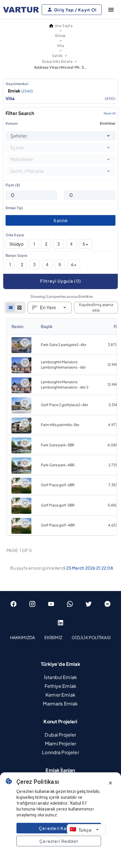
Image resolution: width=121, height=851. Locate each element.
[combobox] (60, 136)
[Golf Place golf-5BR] (21, 512)
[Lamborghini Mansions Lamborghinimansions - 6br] (21, 372)
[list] (10, 307)
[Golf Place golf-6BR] (21, 492)
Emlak (20, 90)
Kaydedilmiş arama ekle (96, 307)
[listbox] (60, 91)
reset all (109, 113)
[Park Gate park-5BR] (21, 452)
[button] (108, 135)
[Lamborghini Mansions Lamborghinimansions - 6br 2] (21, 392)
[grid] (19, 307)
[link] (61, 427)
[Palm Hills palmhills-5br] (21, 432)
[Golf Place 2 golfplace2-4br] (21, 412)
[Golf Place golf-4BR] (21, 532)
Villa (60, 98)
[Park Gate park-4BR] (21, 472)
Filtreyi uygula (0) (60, 280)
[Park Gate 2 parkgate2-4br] (21, 351)
